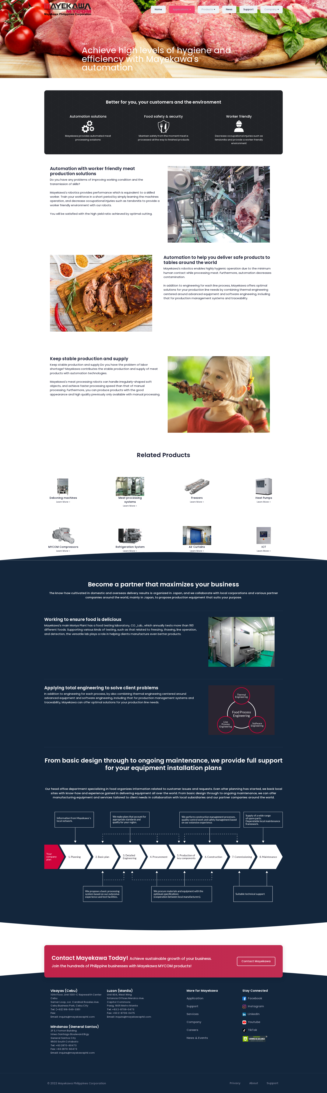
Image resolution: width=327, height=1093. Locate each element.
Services (193, 1014)
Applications (181, 9)
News (229, 9)
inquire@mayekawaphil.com (77, 1017)
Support (248, 9)
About (253, 1083)
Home (158, 9)
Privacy (235, 1083)
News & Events (197, 1038)
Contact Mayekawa (256, 961)
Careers (192, 1030)
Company (270, 9)
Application (195, 998)
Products (207, 9)
